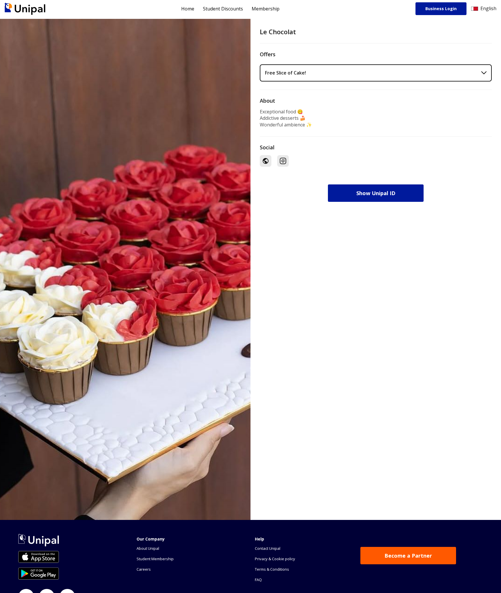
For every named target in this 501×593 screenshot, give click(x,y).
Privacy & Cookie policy (275, 558)
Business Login (441, 8)
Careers (144, 569)
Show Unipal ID (375, 193)
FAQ (258, 579)
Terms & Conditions (272, 569)
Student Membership (155, 558)
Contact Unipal (267, 548)
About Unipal (148, 548)
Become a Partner (408, 555)
